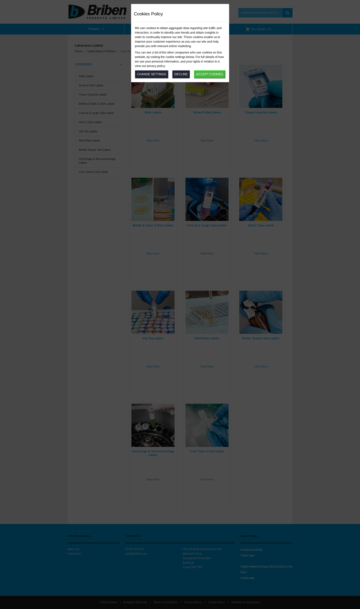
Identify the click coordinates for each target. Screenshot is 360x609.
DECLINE (181, 74)
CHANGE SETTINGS (151, 74)
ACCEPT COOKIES (209, 74)
